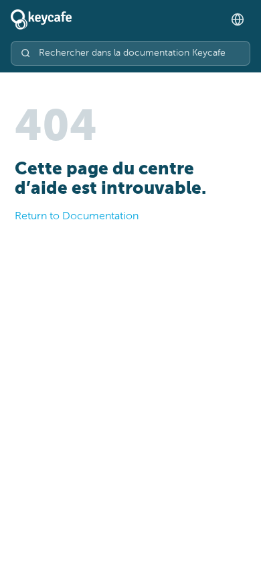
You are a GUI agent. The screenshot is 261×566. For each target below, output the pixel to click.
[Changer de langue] (237, 19)
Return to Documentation (77, 216)
